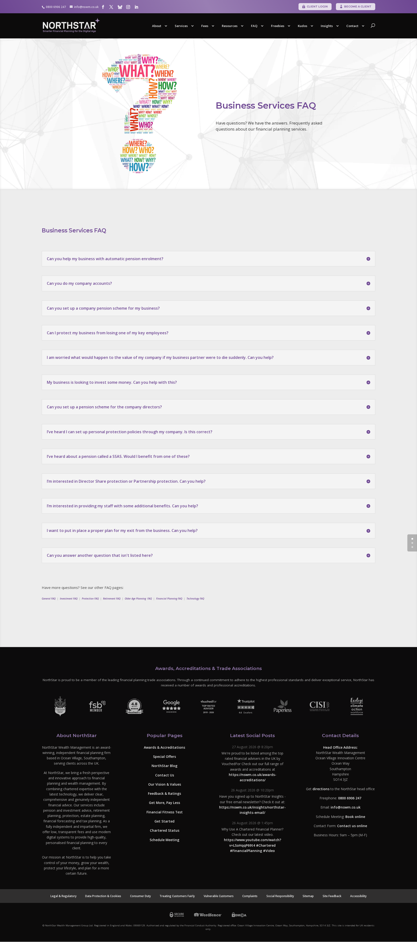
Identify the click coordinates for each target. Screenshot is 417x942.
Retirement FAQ (111, 598)
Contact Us (164, 775)
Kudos (302, 26)
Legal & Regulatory (63, 896)
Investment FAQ (68, 598)
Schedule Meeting (164, 839)
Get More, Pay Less (164, 802)
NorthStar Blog (164, 765)
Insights (327, 26)
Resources (229, 26)
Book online (355, 816)
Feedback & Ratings (164, 793)
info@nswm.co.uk (346, 807)
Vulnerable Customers (219, 896)
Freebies (277, 26)
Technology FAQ (195, 598)
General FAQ (49, 598)
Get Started (164, 821)
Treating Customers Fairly (177, 896)
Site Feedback (332, 896)
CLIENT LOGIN (317, 6)
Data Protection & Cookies (103, 896)
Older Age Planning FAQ (138, 598)
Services (181, 26)
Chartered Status (164, 830)
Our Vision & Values (164, 784)
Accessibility (358, 896)
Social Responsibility (280, 896)
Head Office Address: (340, 747)
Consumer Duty (140, 896)
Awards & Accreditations (164, 747)
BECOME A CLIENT (357, 6)
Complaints (249, 896)
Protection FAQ (90, 598)
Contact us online (352, 825)
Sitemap (308, 896)
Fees (204, 26)
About (156, 26)
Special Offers (164, 756)
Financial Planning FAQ (169, 598)
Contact (352, 26)
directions (321, 789)
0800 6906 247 (349, 798)
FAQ (254, 26)
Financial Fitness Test (164, 812)
